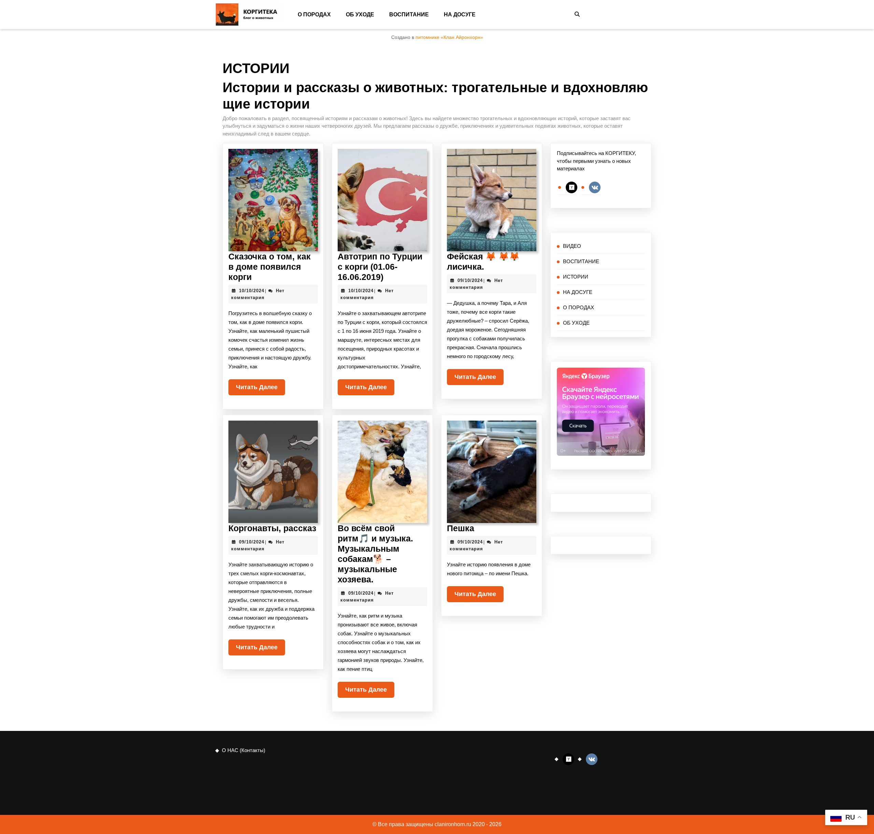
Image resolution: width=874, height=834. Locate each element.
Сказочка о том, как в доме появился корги (269, 267)
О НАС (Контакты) (243, 750)
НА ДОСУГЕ (460, 14)
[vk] (595, 187)
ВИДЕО (572, 246)
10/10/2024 (251, 290)
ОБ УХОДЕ (360, 14)
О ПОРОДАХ (314, 14)
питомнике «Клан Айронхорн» (449, 37)
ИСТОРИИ (575, 277)
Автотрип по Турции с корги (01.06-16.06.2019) (380, 267)
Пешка (460, 528)
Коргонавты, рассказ (272, 528)
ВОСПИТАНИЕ (409, 14)
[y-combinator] (571, 187)
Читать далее (260, 385)
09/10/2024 (470, 280)
